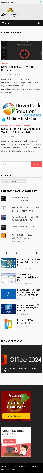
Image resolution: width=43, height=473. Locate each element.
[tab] (6, 253)
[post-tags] (37, 253)
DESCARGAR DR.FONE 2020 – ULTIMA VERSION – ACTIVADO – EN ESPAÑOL (28, 293)
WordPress (5, 469)
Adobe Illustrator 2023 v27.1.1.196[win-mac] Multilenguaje (22, 238)
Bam (13, 469)
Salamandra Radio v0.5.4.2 (24, 226)
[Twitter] (40, 1)
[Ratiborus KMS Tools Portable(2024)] (8, 320)
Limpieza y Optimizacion (11, 125)
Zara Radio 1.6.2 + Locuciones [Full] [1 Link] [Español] (27, 277)
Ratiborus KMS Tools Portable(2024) (26, 321)
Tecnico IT (5, 63)
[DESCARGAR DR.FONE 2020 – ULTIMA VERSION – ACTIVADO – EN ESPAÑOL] (8, 290)
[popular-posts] (6, 253)
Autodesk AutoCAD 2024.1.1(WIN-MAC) (18, 371)
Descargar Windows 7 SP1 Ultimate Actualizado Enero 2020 (28, 262)
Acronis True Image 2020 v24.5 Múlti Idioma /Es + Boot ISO (28, 308)
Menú (7, 23)
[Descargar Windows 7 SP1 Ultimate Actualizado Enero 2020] (8, 259)
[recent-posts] (16, 253)
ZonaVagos (20, 466)
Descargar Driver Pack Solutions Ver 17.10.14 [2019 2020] (20, 130)
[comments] (27, 253)
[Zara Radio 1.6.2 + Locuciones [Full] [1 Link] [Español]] (8, 275)
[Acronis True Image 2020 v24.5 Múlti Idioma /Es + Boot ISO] (8, 305)
